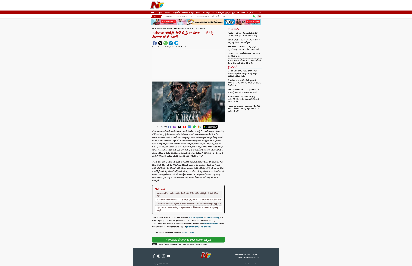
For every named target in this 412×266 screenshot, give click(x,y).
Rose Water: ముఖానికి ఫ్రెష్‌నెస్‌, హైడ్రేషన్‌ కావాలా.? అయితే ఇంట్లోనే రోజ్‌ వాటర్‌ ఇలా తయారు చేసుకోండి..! (244, 82)
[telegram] (176, 43)
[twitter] (160, 43)
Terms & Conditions (253, 263)
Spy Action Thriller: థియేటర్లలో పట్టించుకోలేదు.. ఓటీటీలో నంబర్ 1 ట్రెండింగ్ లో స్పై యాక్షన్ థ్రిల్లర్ (188, 209)
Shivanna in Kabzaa (201, 244)
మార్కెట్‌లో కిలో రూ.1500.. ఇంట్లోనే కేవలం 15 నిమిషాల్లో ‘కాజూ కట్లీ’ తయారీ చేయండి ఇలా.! (243, 91)
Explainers (241, 12)
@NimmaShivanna (210, 223)
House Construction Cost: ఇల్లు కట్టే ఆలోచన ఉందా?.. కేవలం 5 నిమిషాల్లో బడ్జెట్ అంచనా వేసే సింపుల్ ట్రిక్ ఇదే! (244, 108)
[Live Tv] (259, 16)
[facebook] (155, 43)
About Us (228, 263)
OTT (192, 16)
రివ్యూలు (192, 12)
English (250, 12)
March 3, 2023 (188, 232)
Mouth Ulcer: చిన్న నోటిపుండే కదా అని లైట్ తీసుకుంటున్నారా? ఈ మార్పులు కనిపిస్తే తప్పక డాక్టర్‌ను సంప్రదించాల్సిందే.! (243, 73)
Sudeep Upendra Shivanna (160, 247)
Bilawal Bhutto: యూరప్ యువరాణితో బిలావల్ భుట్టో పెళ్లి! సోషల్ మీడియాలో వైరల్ (244, 41)
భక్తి (224, 16)
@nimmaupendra (196, 217)
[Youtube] (184, 127)
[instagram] (159, 256)
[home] (155, 12)
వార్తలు (160, 12)
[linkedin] (171, 43)
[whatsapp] (165, 43)
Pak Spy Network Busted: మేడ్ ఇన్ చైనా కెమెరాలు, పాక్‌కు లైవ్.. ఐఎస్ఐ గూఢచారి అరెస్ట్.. (243, 34)
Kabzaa (161, 244)
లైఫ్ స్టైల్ (228, 12)
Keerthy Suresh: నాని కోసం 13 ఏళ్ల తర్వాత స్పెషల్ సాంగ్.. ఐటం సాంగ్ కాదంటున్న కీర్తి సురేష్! (189, 199)
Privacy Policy (243, 263)
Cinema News (161, 28)
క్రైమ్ (233, 12)
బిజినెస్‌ (214, 12)
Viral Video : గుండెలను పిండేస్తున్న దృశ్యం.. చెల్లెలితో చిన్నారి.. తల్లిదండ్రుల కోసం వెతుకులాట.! (243, 48)
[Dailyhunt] (199, 127)
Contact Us (235, 263)
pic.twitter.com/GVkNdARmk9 (198, 226)
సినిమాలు (167, 12)
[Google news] (189, 127)
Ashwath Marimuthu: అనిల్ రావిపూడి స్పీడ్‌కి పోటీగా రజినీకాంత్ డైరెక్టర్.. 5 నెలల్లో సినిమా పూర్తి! (187, 194)
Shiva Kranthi (182, 47)
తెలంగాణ (185, 12)
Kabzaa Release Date (171, 244)
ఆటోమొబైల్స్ (207, 12)
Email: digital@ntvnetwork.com (249, 257)
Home (154, 28)
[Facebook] (169, 127)
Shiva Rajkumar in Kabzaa (186, 244)
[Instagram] (174, 127)
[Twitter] (179, 127)
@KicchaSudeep (213, 217)
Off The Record (182, 16)
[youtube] (168, 256)
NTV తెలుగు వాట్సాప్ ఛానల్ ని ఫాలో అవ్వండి (188, 239)
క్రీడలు (198, 12)
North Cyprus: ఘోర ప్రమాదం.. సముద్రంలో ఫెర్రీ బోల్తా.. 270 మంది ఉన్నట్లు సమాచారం (244, 61)
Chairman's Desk (203, 16)
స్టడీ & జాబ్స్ (215, 16)
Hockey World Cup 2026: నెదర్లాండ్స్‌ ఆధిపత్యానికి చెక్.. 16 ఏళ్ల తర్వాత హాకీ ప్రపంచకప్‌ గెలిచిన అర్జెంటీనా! (243, 99)
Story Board (169, 16)
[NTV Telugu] (157, 5)
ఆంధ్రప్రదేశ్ (176, 12)
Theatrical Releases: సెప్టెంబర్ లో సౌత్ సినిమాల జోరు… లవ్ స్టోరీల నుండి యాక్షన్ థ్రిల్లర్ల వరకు (189, 203)
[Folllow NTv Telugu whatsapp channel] (254, 16)
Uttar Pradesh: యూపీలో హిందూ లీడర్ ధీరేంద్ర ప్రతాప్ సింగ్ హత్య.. (244, 54)
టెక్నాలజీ (221, 12)
